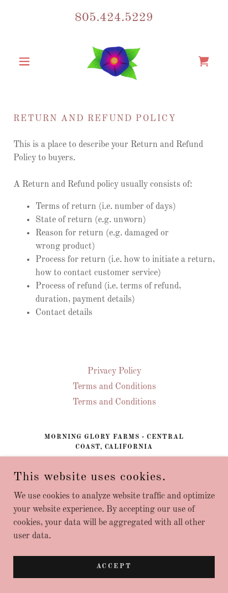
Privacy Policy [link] (114, 371)
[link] (114, 61)
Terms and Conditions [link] (114, 386)
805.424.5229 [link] (114, 18)
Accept (114, 566)
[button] (28, 61)
